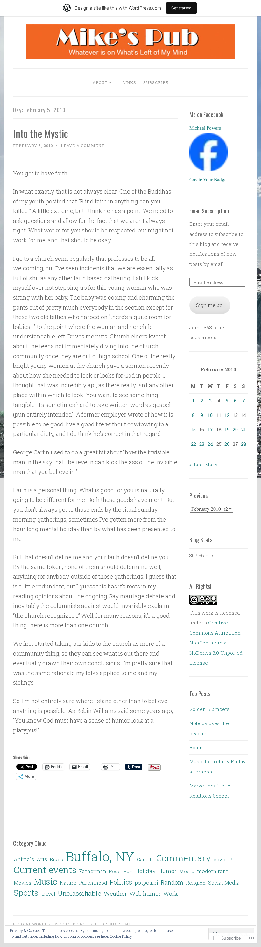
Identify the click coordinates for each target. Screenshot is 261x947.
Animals (24, 859)
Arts (42, 859)
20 (235, 429)
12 (227, 415)
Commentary (183, 858)
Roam (196, 747)
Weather (115, 893)
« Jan (195, 464)
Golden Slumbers (209, 709)
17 (210, 429)
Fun (128, 871)
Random (172, 882)
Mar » (211, 464)
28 (243, 444)
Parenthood (93, 882)
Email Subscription (209, 211)
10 (210, 415)
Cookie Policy (121, 936)
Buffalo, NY (100, 856)
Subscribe (155, 82)
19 (227, 429)
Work (170, 893)
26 (226, 444)
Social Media (224, 882)
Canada (145, 859)
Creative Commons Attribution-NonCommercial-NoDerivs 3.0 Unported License (216, 642)
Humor (167, 871)
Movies (22, 882)
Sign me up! (209, 305)
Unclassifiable (79, 893)
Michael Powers (205, 128)
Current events (45, 870)
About (100, 82)
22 (193, 444)
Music (45, 881)
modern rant (212, 871)
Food (115, 871)
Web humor (145, 893)
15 (193, 429)
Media (186, 871)
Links (129, 82)
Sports (26, 892)
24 (210, 444)
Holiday (145, 871)
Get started (181, 7)
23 (201, 444)
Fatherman (92, 871)
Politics (121, 882)
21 (243, 429)
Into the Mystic (40, 133)
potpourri (146, 882)
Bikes (56, 859)
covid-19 (224, 859)
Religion (196, 882)
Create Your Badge (208, 179)
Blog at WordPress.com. (42, 924)
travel (48, 894)
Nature (68, 882)
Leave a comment (82, 145)
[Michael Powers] (208, 169)
